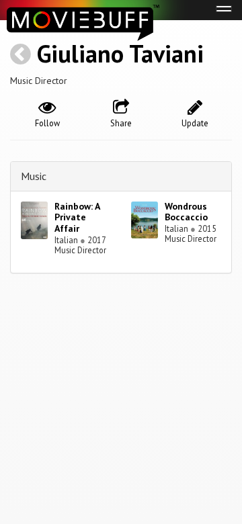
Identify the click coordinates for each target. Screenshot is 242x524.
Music (33, 176)
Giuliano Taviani (120, 53)
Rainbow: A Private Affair (76, 217)
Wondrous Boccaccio (186, 212)
